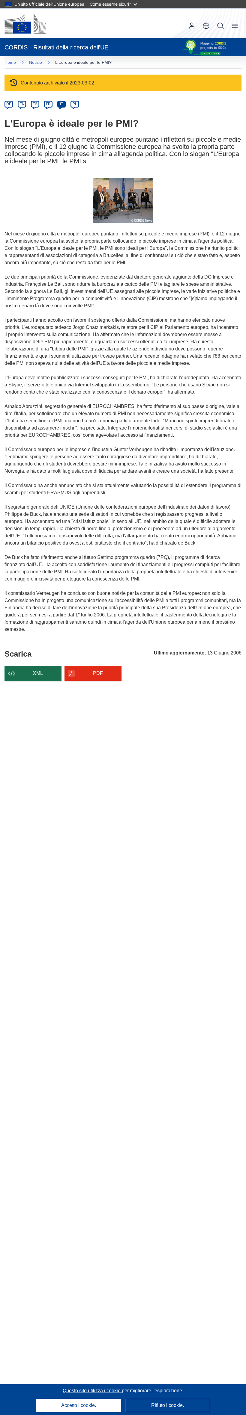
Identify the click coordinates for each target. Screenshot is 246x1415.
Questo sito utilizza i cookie (92, 1390)
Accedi (191, 25)
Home (10, 62)
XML (38, 673)
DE (8, 104)
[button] (206, 25)
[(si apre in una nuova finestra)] (25, 23)
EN (22, 104)
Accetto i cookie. (78, 1405)
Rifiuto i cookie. (167, 1405)
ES (35, 104)
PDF (98, 673)
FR (48, 104)
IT (61, 104)
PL (75, 104)
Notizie (35, 62)
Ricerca (220, 25)
